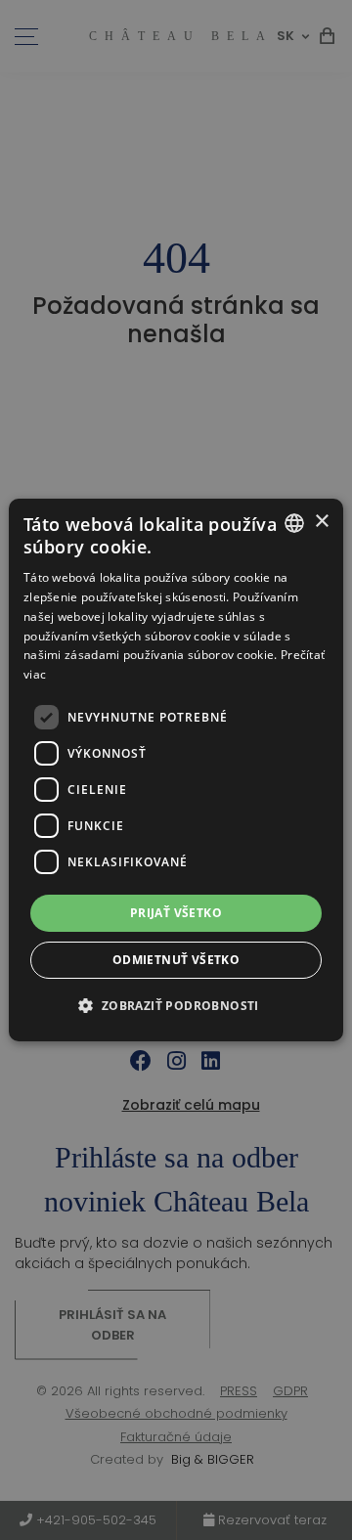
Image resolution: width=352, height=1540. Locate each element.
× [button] (321, 521)
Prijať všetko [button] (176, 912)
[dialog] (176, 770)
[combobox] (294, 523)
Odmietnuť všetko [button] (176, 959)
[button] (175, 1005)
